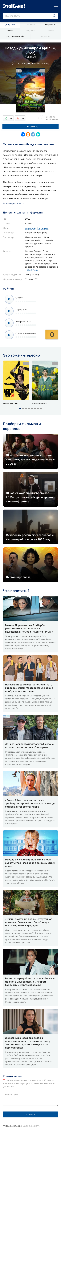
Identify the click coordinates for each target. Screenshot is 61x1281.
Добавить (52, 118)
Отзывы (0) (50, 24)
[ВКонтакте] (23, 134)
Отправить (30, 1114)
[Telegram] (33, 134)
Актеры (10, 30)
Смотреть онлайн (15, 36)
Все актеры (32, 269)
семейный (30, 228)
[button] (20, 408)
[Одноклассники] (28, 134)
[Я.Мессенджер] (38, 134)
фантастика (43, 228)
